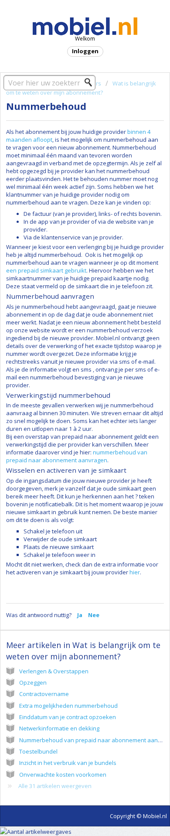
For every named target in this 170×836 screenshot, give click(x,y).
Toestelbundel (38, 751)
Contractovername (44, 694)
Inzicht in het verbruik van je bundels (67, 763)
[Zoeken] (90, 82)
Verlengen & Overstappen (53, 671)
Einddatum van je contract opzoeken (67, 717)
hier (134, 572)
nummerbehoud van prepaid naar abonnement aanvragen (76, 456)
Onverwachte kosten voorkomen (62, 774)
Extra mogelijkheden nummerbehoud (68, 706)
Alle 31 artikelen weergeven (55, 786)
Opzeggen (33, 682)
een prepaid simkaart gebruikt (46, 270)
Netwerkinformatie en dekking (59, 728)
